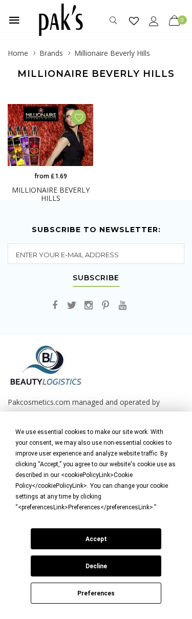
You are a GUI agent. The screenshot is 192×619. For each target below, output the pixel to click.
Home (18, 53)
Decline (96, 566)
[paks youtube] (122, 306)
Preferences (96, 593)
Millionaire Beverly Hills (112, 53)
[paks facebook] (54, 306)
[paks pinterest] (105, 306)
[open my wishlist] (134, 21)
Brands (51, 53)
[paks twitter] (71, 306)
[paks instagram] (88, 306)
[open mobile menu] (14, 20)
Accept (96, 539)
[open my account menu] (154, 21)
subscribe (96, 278)
